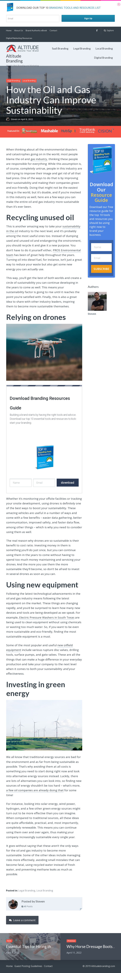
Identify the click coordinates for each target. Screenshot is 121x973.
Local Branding (104, 48)
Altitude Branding (14, 58)
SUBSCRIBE (101, 269)
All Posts (28, 906)
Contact (53, 30)
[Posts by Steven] (13, 905)
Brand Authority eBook (36, 30)
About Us (18, 30)
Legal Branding (82, 48)
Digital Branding (103, 57)
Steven (14, 119)
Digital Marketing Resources (19, 38)
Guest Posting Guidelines (28, 966)
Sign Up (88, 18)
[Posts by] (8, 119)
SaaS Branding (60, 48)
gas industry (39, 159)
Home (9, 30)
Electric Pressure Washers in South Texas (46, 617)
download (67, 482)
